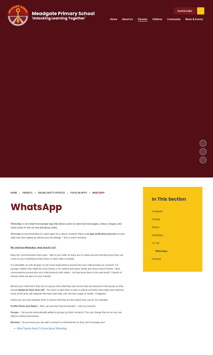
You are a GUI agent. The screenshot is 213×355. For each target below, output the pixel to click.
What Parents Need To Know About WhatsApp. (42, 328)
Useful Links (184, 10)
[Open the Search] (200, 10)
